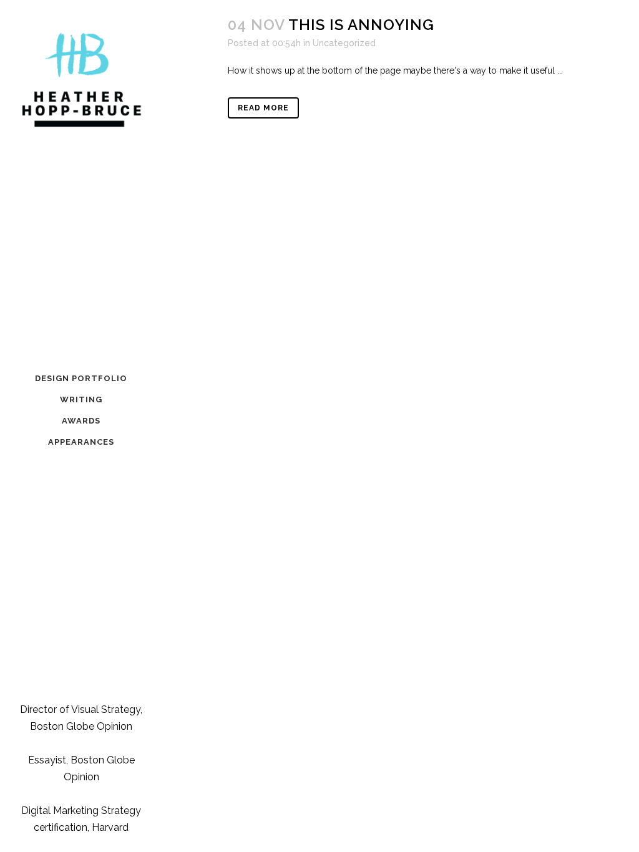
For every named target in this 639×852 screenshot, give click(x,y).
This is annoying (361, 25)
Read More (263, 108)
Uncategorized (344, 43)
